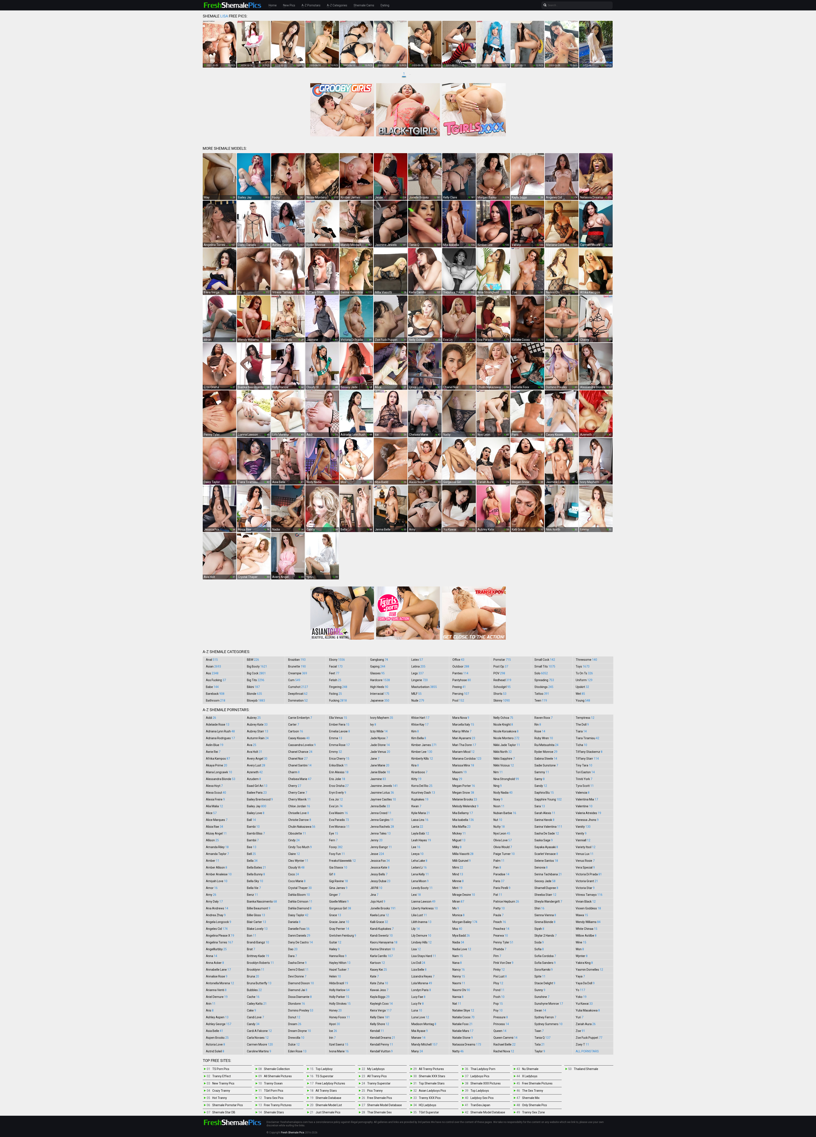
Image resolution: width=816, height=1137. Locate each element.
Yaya (580, 976)
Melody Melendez (465, 806)
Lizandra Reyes (422, 976)
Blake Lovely (257, 928)
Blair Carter (256, 922)
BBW (253, 659)
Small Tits (544, 666)
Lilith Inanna (421, 922)
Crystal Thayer (300, 888)
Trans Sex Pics (273, 1098)
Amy (211, 894)
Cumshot (298, 687)
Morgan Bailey (464, 922)
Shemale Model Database (384, 1105)
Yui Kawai (584, 1003)
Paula (498, 915)
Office (458, 659)
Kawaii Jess (379, 990)
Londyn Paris (421, 990)
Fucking (338, 700)
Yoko (581, 997)
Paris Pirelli (501, 888)
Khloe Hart (420, 717)
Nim (498, 772)
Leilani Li (419, 867)
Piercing (460, 693)
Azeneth (255, 772)
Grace (335, 915)
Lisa (416, 949)
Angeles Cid (217, 928)
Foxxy (336, 847)
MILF (416, 693)
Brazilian (297, 659)
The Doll (582, 724)
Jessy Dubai (380, 881)
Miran (458, 901)
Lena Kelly (420, 874)
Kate (374, 976)
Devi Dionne (297, 976)
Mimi (457, 867)
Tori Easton (585, 772)
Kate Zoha (379, 983)
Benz (252, 894)
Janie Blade (380, 772)
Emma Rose (339, 745)
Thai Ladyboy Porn (482, 1069)
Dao (293, 949)
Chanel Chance (300, 751)
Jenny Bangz (381, 847)
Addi (211, 717)
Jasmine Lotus (382, 792)
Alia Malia (214, 806)
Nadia (458, 942)
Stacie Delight (544, 983)
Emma (335, 738)
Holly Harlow (339, 990)
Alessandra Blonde (220, 779)
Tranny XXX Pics (430, 1098)
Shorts (499, 693)
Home (273, 5)
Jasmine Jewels (384, 785)
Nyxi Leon (501, 833)
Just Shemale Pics (328, 1112)
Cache (253, 997)
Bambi (253, 826)
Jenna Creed (380, 813)
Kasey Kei (378, 969)
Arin (210, 1003)
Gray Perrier (339, 928)
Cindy (294, 840)
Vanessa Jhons (587, 820)
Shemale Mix (531, 1098)
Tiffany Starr (587, 758)
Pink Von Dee (503, 962)
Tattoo (541, 693)
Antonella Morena (220, 983)
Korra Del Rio (421, 785)
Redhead (502, 680)
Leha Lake (419, 860)
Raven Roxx (543, 717)
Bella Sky (255, 881)
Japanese (379, 700)
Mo (455, 908)
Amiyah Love (216, 881)
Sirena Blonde (544, 922)
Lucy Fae (418, 997)
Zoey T (582, 1044)
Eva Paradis (339, 820)
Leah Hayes (421, 840)
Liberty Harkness (424, 908)
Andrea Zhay (216, 915)
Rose (539, 731)
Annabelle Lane (218, 969)
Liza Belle (418, 969)
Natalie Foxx (462, 1024)
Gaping (377, 666)
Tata (539, 1044)
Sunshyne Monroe (548, 1003)
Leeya (417, 854)
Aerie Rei (213, 751)
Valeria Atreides (588, 813)
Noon (498, 806)
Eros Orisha (338, 785)
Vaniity (583, 826)
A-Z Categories (337, 5)
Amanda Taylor (217, 854)
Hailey (334, 949)
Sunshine (541, 997)
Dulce (294, 1044)
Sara (539, 806)
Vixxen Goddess (588, 908)
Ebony (337, 659)
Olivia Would (502, 847)
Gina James (338, 888)
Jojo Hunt (377, 901)
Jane (374, 758)
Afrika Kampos (218, 758)
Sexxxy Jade (544, 881)
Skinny (501, 700)
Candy (253, 1024)
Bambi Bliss (256, 833)
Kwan (416, 806)
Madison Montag (423, 1024)
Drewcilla (296, 1037)
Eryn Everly (337, 792)
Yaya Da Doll (585, 983)
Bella (252, 860)
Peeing (459, 687)
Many (417, 1051)
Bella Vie (254, 888)
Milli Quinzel (461, 860)
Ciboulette (297, 833)
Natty (458, 1051)
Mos (457, 928)
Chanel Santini (300, 765)
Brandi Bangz (258, 942)
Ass (212, 673)
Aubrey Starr (257, 731)
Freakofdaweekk (342, 860)
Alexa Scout (216, 792)
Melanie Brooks (464, 799)
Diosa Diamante (300, 997)
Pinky (499, 969)
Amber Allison (216, 867)
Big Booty (257, 666)
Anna (211, 956)
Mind (457, 874)
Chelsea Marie (299, 779)
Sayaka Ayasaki (546, 847)
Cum (294, 680)
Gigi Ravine (338, 881)
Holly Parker (339, 997)
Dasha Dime (297, 962)
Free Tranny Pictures (278, 1105)
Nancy (458, 969)
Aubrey (254, 717)
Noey (498, 799)
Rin (537, 724)
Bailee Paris (257, 792)
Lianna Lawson (423, 901)
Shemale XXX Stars (432, 1076)
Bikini (253, 687)
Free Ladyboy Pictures (330, 1083)
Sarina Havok (544, 820)
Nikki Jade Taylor (506, 745)
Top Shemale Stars (432, 1083)
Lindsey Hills (421, 942)
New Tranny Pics (223, 1083)
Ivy (373, 724)
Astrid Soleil (215, 1051)
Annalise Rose (216, 976)
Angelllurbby (216, 949)
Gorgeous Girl (340, 908)
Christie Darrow (299, 820)
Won (580, 949)
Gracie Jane (339, 922)
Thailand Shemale (586, 1069)
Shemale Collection (277, 1069)
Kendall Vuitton (381, 1051)
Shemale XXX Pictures (485, 1083)
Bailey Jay (256, 806)
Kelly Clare (380, 1017)
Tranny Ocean (273, 1083)
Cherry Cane (297, 792)
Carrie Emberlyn (300, 717)
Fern (333, 840)
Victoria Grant (587, 881)
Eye (333, 833)
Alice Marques (216, 820)
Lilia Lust (419, 915)
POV (499, 673)
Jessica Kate (380, 867)
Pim (497, 956)
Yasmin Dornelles (589, 969)
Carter (293, 724)
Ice (333, 1031)
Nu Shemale (530, 1069)
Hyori (334, 1024)
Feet (334, 673)
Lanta (417, 826)
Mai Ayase (419, 1031)
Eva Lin (336, 806)
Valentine (584, 806)
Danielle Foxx (299, 928)
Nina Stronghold (506, 779)
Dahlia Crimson (300, 901)
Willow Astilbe (586, 935)
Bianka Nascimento (262, 901)
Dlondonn (296, 1003)
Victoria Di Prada (589, 874)
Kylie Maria (420, 813)
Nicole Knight (503, 724)
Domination (298, 700)
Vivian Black (586, 901)
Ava (251, 745)
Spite (539, 976)
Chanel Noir (297, 758)
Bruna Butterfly (259, 983)
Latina (418, 666)
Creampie (297, 673)
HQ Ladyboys (427, 1105)
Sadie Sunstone (546, 765)
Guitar (335, 942)
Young (583, 700)
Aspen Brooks (217, 1037)
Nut (497, 820)
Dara (292, 956)
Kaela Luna (379, 915)
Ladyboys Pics (479, 1076)
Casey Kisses (299, 738)
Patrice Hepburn (506, 901)
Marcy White (461, 731)
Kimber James (424, 745)
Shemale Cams (364, 5)
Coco (293, 874)
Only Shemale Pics (534, 1105)
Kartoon (377, 962)
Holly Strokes (340, 1003)
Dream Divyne (299, 1031)
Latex (417, 659)
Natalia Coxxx (463, 1017)
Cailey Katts (257, 1003)
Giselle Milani (339, 901)
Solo (541, 673)
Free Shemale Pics (379, 1098)
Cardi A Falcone (259, 1031)
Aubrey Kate (257, 724)
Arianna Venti (216, 990)
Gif (332, 874)
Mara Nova (460, 717)
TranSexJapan (480, 1105)
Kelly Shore (379, 1024)
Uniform (584, 680)
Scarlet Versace (546, 854)
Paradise (501, 874)
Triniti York (584, 779)
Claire (294, 854)
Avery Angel (257, 758)
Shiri (539, 908)
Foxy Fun (337, 854)
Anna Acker (215, 962)
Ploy (498, 983)
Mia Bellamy (462, 813)
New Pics (289, 5)
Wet (580, 693)
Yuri (579, 1017)
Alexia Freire (215, 799)
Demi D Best (298, 969)
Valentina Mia (587, 799)
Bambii (253, 840)
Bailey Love (255, 813)
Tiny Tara (584, 765)
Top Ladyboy (324, 1069)
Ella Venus (338, 717)
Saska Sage (543, 840)
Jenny (376, 840)
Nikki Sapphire (504, 758)
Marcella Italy (463, 724)
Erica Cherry (339, 758)
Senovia (541, 867)
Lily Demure (421, 935)
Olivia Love (502, 840)
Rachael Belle (504, 1044)
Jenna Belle (380, 806)
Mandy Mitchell (424, 1044)
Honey (335, 1010)
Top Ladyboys (479, 1090)
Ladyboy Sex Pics (482, 1098)
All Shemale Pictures (278, 1076)
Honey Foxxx (339, 1017)
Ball (251, 820)
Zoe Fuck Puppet (589, 1037)
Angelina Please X (220, 935)
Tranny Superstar (379, 1083)
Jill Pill (376, 888)
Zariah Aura (586, 1024)
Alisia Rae (214, 826)
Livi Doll (418, 962)
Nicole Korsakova (505, 731)
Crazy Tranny (221, 1090)
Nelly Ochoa (503, 717)
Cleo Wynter (298, 860)
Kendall (377, 1031)
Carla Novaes (258, 1037)
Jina (374, 894)
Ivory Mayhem (381, 717)
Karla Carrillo (381, 956)
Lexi (416, 894)
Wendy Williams (588, 922)
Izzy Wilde (379, 731)
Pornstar (502, 659)
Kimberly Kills (422, 758)
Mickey (459, 833)
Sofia (539, 949)
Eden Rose (297, 1051)
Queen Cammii (505, 1037)
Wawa (582, 915)
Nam (457, 956)
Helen (335, 976)
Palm (498, 860)
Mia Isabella (463, 820)
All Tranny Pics (377, 1076)
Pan (497, 867)
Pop (498, 1003)
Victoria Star (585, 888)
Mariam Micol (463, 751)
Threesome (586, 659)
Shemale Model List (329, 1105)
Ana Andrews (217, 908)
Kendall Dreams (382, 1037)
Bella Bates (256, 867)
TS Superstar (324, 1076)
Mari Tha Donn (464, 745)
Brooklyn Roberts (260, 962)
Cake (251, 1010)
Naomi (458, 983)
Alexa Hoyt (214, 785)
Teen (540, 700)
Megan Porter (463, 785)
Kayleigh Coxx (381, 1003)
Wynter (582, 956)
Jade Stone (380, 745)
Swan (540, 1010)
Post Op (500, 666)
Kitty (416, 779)
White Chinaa (586, 928)
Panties (460, 673)
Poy (498, 1010)
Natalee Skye (463, 1010)
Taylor (539, 1051)
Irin (332, 1037)
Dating (385, 5)
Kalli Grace (379, 922)
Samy (539, 779)
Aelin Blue (214, 745)
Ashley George (218, 1024)
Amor (212, 888)
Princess (501, 1024)
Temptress (585, 717)
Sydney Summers (548, 1024)
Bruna (253, 976)
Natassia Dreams (466, 1044)
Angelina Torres (219, 942)
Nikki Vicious (503, 765)
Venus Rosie (585, 860)
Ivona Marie (339, 1051)
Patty (499, 908)
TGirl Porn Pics (273, 1090)
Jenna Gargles (382, 820)
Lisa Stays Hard (423, 956)
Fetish (335, 680)
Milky (457, 847)
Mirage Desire (463, 894)
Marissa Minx (463, 765)
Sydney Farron (545, 1017)
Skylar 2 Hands (545, 935)
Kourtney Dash (423, 792)
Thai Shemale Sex (379, 1112)
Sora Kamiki (543, 969)
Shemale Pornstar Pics (227, 1105)
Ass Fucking (216, 680)
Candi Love (255, 1017)
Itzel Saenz (338, 1044)
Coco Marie (297, 881)
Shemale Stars (274, 1112)
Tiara (581, 731)
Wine (581, 942)
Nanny (458, 976)
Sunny (539, 990)
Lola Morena (421, 983)
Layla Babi (420, 833)
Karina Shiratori (382, 949)
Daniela (294, 922)
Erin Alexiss (338, 772)
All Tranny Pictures (431, 1069)
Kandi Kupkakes (382, 928)
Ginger (334, 894)
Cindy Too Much (300, 847)
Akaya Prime (216, 765)
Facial (336, 666)
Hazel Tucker (339, 969)
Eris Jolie (337, 779)
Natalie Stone (462, 1037)
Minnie (458, 881)
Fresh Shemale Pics (292, 1132)
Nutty (499, 826)
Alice (211, 813)
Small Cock (544, 659)
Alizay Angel (216, 833)
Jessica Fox (380, 860)
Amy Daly (214, 901)
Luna (416, 1010)
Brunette (297, 666)
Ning (497, 785)
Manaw (418, 1037)
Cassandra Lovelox (302, 745)
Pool (458, 700)
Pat (497, 894)
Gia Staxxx (338, 867)
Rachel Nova (503, 1051)
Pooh (498, 997)
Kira (415, 765)
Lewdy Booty (422, 888)
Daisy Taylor (298, 915)
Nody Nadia (503, 792)
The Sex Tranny (532, 1090)
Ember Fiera (339, 724)
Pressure (500, 1017)
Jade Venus (380, 751)
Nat (456, 1003)
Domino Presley (300, 1010)
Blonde (254, 693)
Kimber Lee (421, 751)
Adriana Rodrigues (220, 738)
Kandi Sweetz (381, 935)
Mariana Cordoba (466, 758)
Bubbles (254, 990)
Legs (417, 673)
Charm (294, 772)
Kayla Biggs (380, 997)
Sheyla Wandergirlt (548, 901)
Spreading (544, 680)
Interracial (379, 693)
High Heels (379, 687)
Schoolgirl (502, 687)
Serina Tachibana (548, 874)
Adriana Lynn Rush (220, 731)
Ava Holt (254, 751)
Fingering (338, 687)
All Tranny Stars (326, 1090)
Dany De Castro (300, 942)
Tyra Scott (585, 785)
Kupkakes (419, 799)
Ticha (581, 745)
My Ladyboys (376, 1069)
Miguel (458, 840)
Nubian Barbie (504, 813)
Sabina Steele (545, 758)
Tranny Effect (221, 1076)
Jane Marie (379, 765)
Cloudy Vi (296, 867)
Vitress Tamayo (589, 894)
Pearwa (500, 935)
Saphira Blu (544, 792)
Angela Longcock (218, 922)
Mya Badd (461, 935)
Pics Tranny (375, 1090)
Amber (212, 860)
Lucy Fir (417, 1003)
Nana (457, 962)
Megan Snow (463, 792)
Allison (212, 840)
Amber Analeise (219, 874)
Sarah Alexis (544, 813)
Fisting (335, 693)
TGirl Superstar (429, 1112)
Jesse (377, 854)
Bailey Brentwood (260, 799)
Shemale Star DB (223, 1112)
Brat (251, 949)
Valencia (582, 792)
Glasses (377, 673)
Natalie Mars (462, 1031)
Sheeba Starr (545, 894)
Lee (415, 847)
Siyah (539, 928)
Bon (251, 935)
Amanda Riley (217, 847)
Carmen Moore (260, 1044)
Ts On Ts (584, 673)
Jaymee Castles (383, 799)
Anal (212, 659)
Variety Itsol (585, 847)
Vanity (581, 833)
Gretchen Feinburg (342, 935)
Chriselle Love (298, 813)
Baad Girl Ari (257, 785)
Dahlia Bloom (299, 894)
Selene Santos (546, 860)
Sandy (540, 785)
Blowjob (256, 700)
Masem (459, 772)
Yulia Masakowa (588, 1010)
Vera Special (585, 867)
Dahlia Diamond (300, 908)
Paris (498, 881)
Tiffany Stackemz (589, 751)
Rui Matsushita (546, 745)
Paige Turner (504, 854)
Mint (457, 888)
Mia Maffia (461, 826)
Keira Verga (380, 1010)
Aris (210, 1010)
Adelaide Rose (217, 724)
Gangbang (379, 659)
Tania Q (542, 1037)
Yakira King (584, 962)
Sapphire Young (548, 799)
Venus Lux (585, 854)
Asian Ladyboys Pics (432, 1090)
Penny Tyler (503, 942)
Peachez (501, 928)
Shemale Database (328, 1098)
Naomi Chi (461, 990)
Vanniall (583, 840)
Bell (251, 854)
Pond (498, 990)
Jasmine (378, 779)
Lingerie (419, 680)
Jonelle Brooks (383, 908)
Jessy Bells (378, 874)
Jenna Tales (380, 833)
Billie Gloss (256, 915)
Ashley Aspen (217, 1017)
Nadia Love (461, 949)
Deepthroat (297, 693)
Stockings (543, 687)
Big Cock (256, 673)
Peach (499, 922)
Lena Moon (420, 881)
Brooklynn (255, 969)
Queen (499, 1031)
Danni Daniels (299, 935)
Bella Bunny (256, 874)
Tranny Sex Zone (533, 1112)
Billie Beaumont (258, 908)
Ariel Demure (217, 997)
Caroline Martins (259, 1051)
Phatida (499, 949)
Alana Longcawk (219, 772)
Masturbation (424, 687)
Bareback (215, 693)
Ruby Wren (543, 738)
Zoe (580, 1031)
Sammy (541, 772)
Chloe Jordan (299, 806)
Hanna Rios (338, 956)
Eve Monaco (339, 826)
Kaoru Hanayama (383, 942)
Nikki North (502, 751)
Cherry (294, 785)
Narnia (457, 997)
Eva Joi (336, 799)
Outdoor (460, 666)
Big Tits (255, 680)
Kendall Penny (381, 1044)
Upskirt (582, 687)
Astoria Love (215, 1044)
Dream (294, 1024)
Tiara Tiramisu (587, 738)
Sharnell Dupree (546, 888)
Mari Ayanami (463, 738)
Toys (582, 666)
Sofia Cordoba (545, 956)
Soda (539, 942)
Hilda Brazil (338, 983)
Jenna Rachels (382, 826)
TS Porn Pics (220, 1069)
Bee (251, 847)
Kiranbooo (419, 772)
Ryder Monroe (545, 751)
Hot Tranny (219, 1098)
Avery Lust (256, 765)
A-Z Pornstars (311, 5)
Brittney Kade (258, 956)
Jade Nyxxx (379, 738)
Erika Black (338, 765)
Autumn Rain (258, 738)
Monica (458, 915)
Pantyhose (461, 680)
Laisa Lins (419, 820)
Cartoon (295, 731)
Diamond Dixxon (301, 983)
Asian (213, 666)
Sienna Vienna (545, 915)
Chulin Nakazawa (301, 826)
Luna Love (420, 1017)
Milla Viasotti (462, 854)
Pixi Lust (500, 976)
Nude (417, 700)
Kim (415, 731)
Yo (580, 990)
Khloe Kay (419, 724)
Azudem (254, 779)
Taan (539, 1031)
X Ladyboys (529, 1076)
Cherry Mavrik (299, 799)
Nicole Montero (506, 738)
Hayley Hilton (339, 962)
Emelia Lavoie (339, 731)
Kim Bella (418, 738)
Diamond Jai (297, 990)
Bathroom (215, 700)
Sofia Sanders (545, 962)
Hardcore (380, 680)
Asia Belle (214, 1031)
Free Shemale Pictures (537, 1083)
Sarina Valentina (548, 826)
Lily (415, 928)
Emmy (335, 751)
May (457, 779)
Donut (294, 1017)
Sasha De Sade (546, 833)
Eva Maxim (338, 813)
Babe (212, 687)
